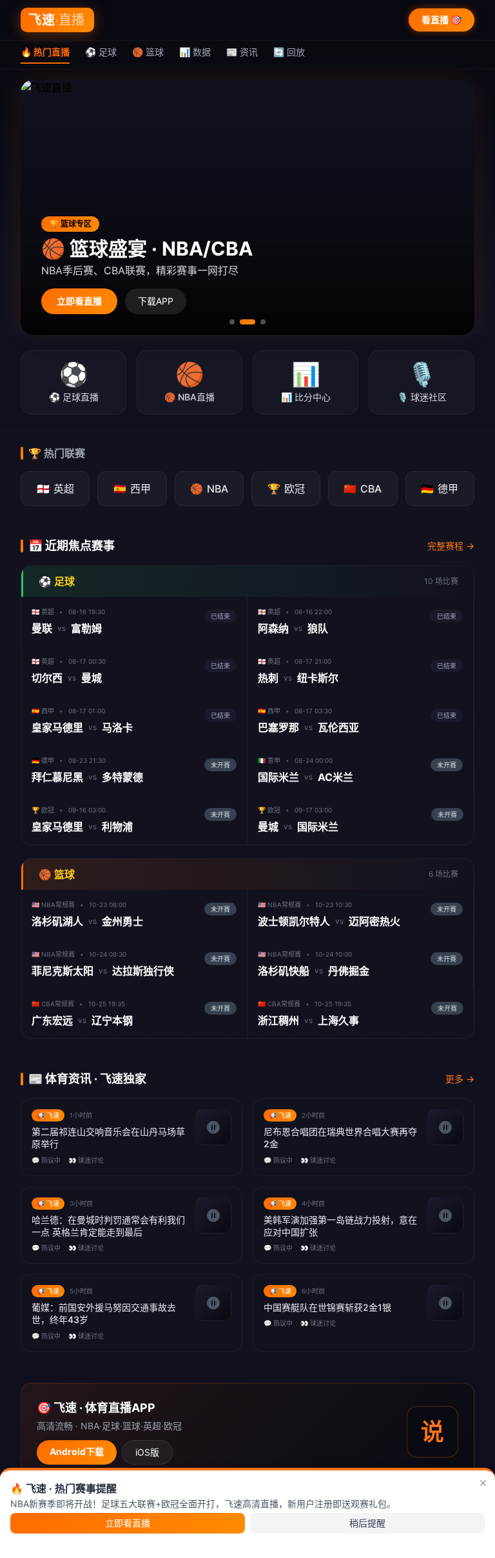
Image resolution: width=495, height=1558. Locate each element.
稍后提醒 (367, 1522)
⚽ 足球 (101, 51)
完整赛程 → (450, 545)
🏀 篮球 (148, 51)
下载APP (155, 301)
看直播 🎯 (441, 19)
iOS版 (147, 1452)
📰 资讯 (242, 51)
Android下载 (77, 1451)
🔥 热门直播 (45, 51)
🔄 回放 (289, 51)
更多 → (459, 1078)
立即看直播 (79, 301)
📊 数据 (195, 51)
